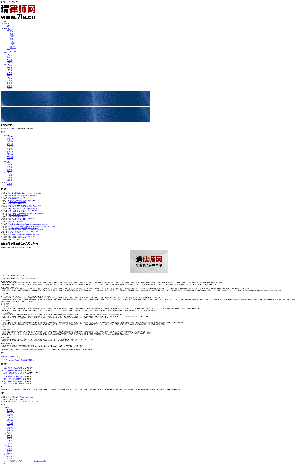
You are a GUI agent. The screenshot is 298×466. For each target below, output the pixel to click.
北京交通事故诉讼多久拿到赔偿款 (13, 381)
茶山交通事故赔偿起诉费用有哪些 (13, 370)
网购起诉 (9, 69)
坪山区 (12, 43)
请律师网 (3, 389)
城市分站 (6, 135)
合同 (8, 54)
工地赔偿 (9, 82)
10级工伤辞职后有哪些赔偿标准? (18, 211)
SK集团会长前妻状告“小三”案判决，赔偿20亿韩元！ (23, 228)
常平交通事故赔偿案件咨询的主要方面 (14, 367)
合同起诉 (9, 75)
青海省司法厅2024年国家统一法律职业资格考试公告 (23, 195)
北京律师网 (10, 141)
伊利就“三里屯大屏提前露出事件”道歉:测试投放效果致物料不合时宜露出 (28, 224)
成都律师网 (10, 154)
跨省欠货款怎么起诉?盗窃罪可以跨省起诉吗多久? (22, 200)
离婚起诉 (9, 74)
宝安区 (12, 35)
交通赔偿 (9, 85)
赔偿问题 (6, 77)
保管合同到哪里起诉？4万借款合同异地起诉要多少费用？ (25, 401)
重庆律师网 (10, 153)
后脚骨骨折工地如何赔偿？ (16, 221)
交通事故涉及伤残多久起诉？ (17, 203)
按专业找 (9, 49)
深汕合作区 (13, 48)
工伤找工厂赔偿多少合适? (16, 233)
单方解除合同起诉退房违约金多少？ (18, 399)
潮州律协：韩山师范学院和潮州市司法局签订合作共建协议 (25, 205)
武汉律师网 (10, 151)
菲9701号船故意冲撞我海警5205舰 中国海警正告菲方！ (23, 207)
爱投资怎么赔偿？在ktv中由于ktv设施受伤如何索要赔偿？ (25, 210)
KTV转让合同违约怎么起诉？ (17, 192)
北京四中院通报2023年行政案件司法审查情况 (21, 218)
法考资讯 (9, 61)
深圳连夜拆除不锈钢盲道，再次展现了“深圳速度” (22, 236)
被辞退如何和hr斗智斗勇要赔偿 (17, 202)
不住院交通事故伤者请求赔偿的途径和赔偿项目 (17, 372)
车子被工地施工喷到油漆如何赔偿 (18, 215)
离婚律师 (6, 23)
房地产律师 (13, 51)
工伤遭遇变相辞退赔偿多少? (16, 198)
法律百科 (9, 59)
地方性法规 (10, 62)
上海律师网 (10, 143)
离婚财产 (9, 25)
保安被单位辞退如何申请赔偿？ (17, 197)
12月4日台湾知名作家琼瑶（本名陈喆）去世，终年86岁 (24, 231)
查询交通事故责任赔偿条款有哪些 (13, 369)
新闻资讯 (6, 52)
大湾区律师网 (10, 140)
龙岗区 (12, 36)
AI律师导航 (10, 136)
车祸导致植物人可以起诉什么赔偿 (18, 220)
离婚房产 (9, 26)
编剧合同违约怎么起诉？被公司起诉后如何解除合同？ (24, 208)
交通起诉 (9, 70)
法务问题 (9, 88)
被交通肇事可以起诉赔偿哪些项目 (13, 380)
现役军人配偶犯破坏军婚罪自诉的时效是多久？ (21, 398)
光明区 (12, 41)
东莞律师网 (10, 156)
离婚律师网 (10, 138)
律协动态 (9, 57)
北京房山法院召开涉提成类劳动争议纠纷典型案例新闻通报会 (26, 193)
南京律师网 (10, 148)
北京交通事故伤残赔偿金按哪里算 (13, 383)
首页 (5, 22)
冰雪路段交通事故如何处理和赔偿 (13, 373)
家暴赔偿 (9, 87)
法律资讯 (9, 56)
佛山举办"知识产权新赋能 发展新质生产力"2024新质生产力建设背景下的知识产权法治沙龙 (34, 226)
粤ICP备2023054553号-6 (40, 461)
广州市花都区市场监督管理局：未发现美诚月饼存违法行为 (25, 234)
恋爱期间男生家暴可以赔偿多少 (17, 237)
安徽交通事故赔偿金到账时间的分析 (22, 360)
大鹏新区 (12, 46)
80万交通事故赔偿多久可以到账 (21, 359)
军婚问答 (9, 65)
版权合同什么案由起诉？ (16, 396)
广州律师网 (10, 145)
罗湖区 (12, 39)
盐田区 (12, 44)
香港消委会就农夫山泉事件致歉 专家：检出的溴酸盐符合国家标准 (27, 213)
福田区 (12, 33)
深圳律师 (6, 28)
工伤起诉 (9, 72)
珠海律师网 (10, 158)
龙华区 (12, 38)
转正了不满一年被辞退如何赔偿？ (18, 216)
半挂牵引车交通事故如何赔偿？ (17, 239)
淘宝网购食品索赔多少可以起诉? (18, 223)
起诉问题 (6, 64)
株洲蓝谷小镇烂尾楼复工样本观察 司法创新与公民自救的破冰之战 (27, 229)
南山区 (12, 31)
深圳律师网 (10, 146)
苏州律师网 (10, 149)
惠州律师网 (10, 159)
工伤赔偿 (9, 79)
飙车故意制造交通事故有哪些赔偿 (13, 378)
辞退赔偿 (9, 83)
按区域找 (9, 30)
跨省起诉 (9, 67)
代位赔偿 (9, 80)
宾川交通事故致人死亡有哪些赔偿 (13, 376)
